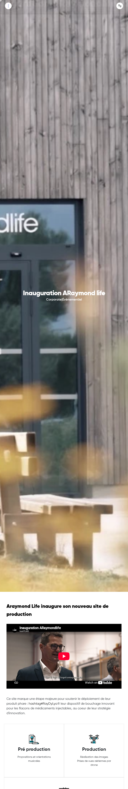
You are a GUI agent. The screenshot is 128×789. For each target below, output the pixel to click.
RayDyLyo (43, 703)
